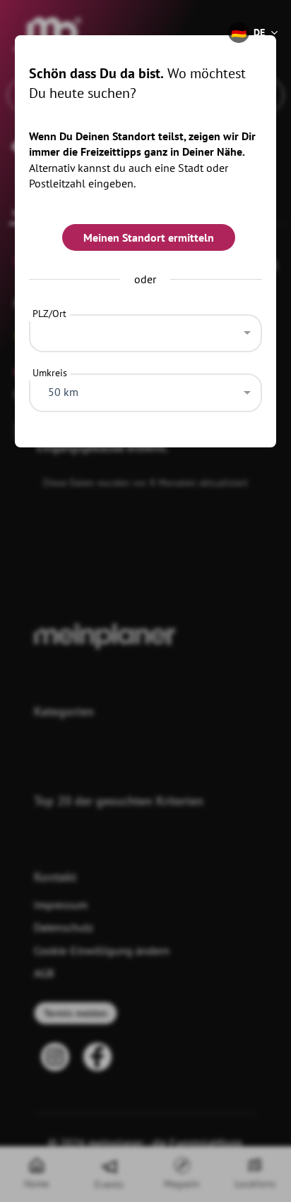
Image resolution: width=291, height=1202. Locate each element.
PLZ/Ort (49, 313)
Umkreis (49, 372)
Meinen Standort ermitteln (148, 237)
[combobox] (146, 329)
